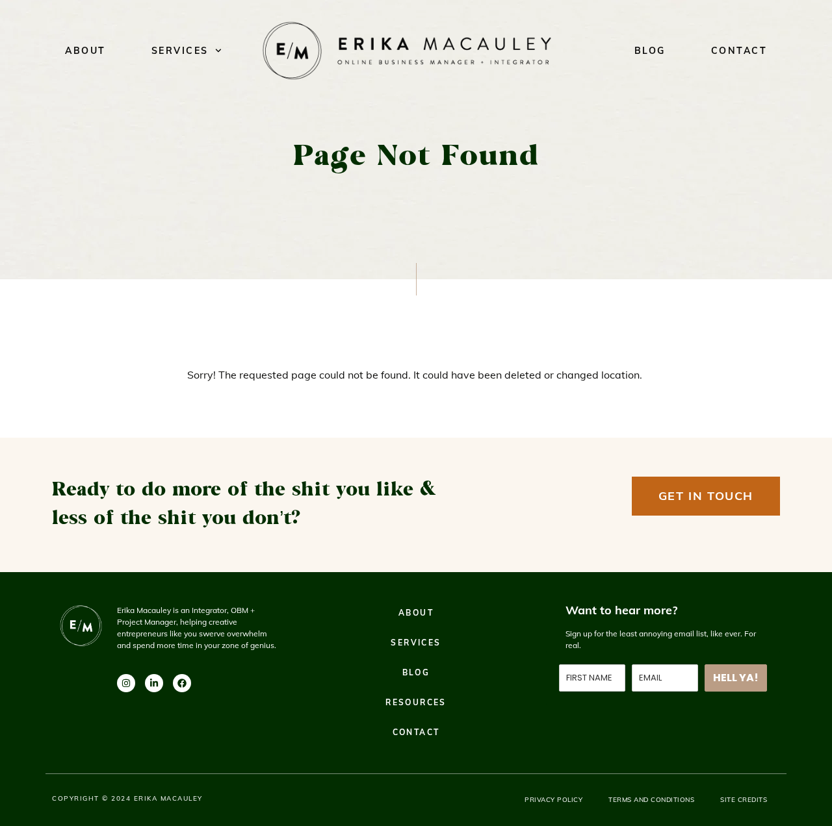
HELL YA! (736, 677)
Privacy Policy (553, 799)
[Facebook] (182, 683)
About (85, 50)
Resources (416, 702)
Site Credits (743, 799)
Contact (739, 50)
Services (180, 50)
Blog (650, 50)
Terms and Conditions (651, 799)
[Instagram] (126, 683)
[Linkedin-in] (154, 683)
